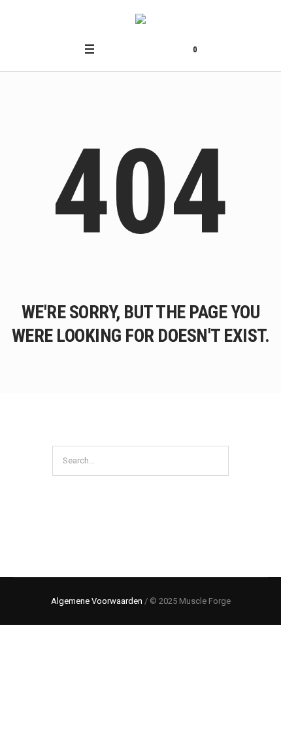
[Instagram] (129, 49)
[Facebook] (113, 49)
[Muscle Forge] (140, 20)
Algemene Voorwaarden (96, 601)
